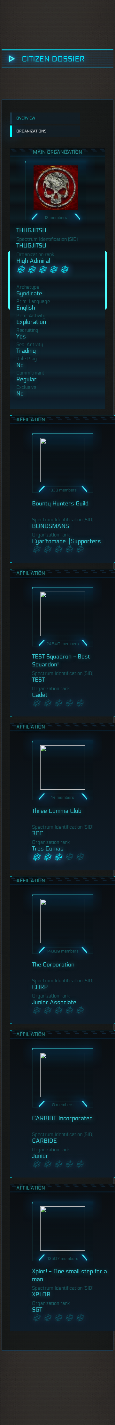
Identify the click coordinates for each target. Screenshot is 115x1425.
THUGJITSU (31, 230)
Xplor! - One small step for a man (69, 1275)
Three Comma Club (56, 810)
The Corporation (53, 964)
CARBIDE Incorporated (62, 1118)
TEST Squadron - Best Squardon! (61, 660)
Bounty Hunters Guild (60, 503)
